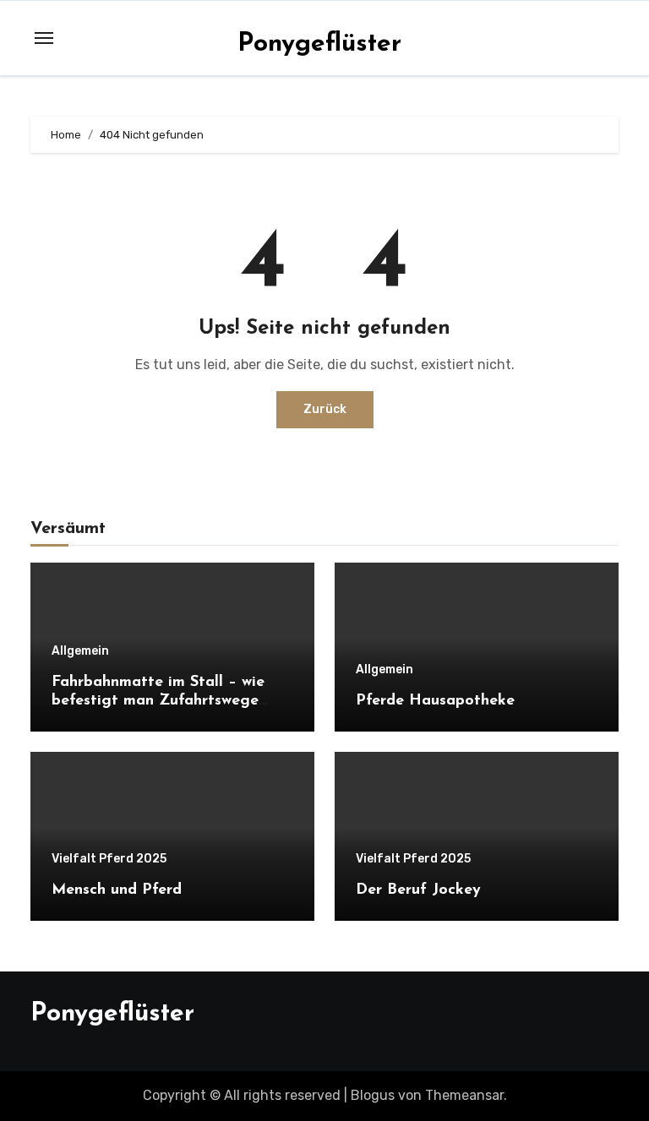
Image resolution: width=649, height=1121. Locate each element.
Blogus (373, 1095)
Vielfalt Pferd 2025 (109, 859)
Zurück (324, 409)
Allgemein (80, 651)
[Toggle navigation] (43, 38)
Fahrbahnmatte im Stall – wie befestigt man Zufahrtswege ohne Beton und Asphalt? (158, 700)
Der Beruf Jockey (418, 890)
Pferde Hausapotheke (435, 701)
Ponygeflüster (319, 44)
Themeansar (464, 1095)
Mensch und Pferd (117, 890)
